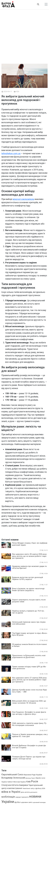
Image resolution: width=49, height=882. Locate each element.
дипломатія (33, 792)
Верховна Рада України (33, 775)
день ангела (25, 792)
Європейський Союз (12, 774)
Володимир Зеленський (13, 778)
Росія (34, 781)
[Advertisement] (24, 36)
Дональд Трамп (30, 778)
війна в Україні (10, 791)
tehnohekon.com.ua (10, 153)
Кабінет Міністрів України (16, 782)
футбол (18, 802)
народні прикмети (22, 797)
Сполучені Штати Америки (14, 785)
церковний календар (39, 802)
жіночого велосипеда (23, 199)
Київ (28, 781)
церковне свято (26, 802)
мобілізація (8, 796)
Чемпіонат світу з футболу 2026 (33, 788)
